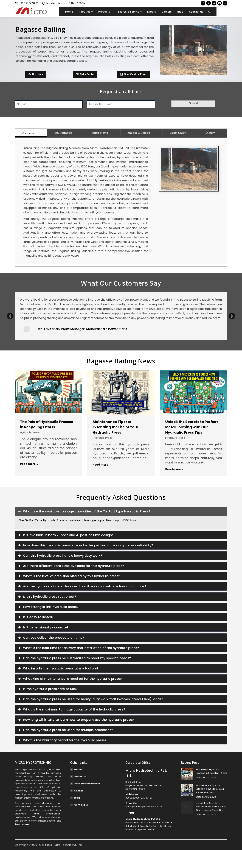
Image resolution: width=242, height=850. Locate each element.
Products (104, 11)
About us (85, 11)
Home (69, 11)
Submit (193, 103)
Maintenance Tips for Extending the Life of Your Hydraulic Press (115, 427)
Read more (28, 464)
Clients (78, 790)
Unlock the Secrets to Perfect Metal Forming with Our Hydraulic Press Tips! (191, 427)
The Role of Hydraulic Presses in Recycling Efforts (211, 771)
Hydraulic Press (30, 432)
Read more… (22, 824)
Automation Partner (87, 783)
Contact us (196, 11)
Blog (180, 11)
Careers (167, 11)
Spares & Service (129, 11)
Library (151, 11)
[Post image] (187, 774)
